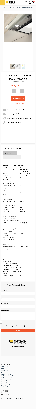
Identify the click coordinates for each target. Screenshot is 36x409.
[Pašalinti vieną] (14, 91)
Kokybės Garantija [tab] (12, 157)
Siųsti (18, 331)
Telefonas (5, 297)
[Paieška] (26, 3)
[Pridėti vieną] (22, 91)
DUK (2, 372)
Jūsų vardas (5, 290)
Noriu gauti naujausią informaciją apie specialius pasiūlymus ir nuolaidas (15, 326)
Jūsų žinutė (5, 310)
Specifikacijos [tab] (10, 153)
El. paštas (4, 303)
